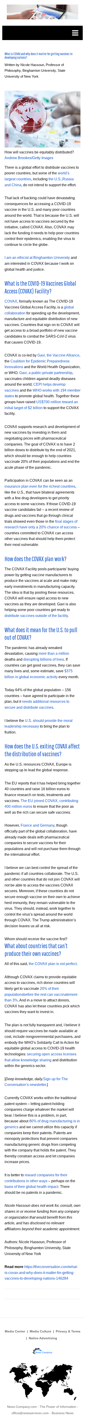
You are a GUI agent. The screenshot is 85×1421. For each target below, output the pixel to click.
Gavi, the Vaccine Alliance (58, 355)
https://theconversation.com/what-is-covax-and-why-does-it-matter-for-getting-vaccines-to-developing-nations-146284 (41, 1272)
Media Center (15, 1331)
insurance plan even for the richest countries (40, 486)
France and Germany (37, 825)
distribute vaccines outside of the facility (36, 616)
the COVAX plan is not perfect (53, 964)
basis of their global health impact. (32, 1187)
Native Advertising (43, 1338)
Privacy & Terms (68, 1331)
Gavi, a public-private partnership (45, 373)
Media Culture (40, 1331)
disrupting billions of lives (43, 659)
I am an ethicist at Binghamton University (37, 258)
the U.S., (55, 179)
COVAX (11, 301)
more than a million (54, 653)
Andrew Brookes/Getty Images (29, 158)
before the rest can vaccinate (46, 994)
